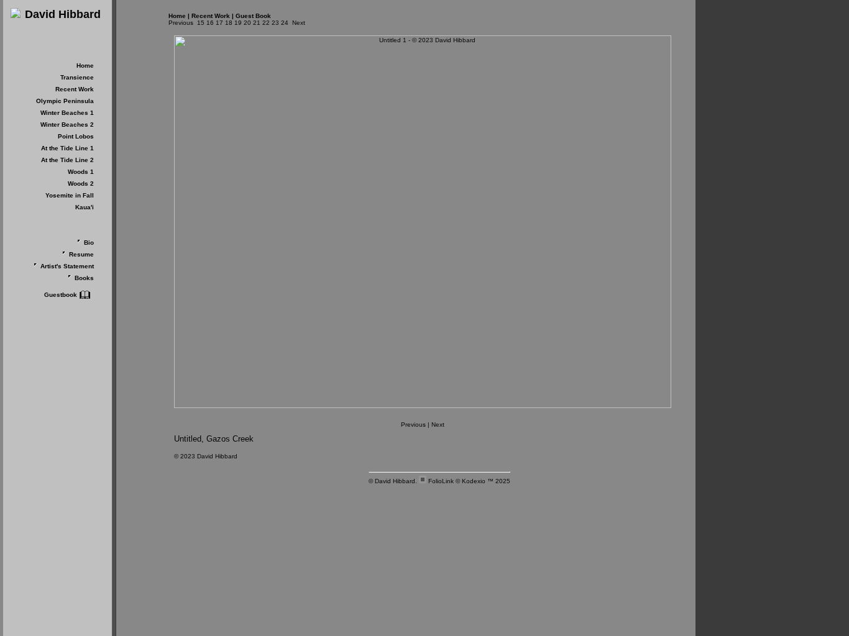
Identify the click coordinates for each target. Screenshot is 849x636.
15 (200, 22)
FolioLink (441, 481)
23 (275, 22)
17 (219, 22)
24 (284, 22)
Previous (180, 22)
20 (247, 22)
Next (298, 22)
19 (238, 22)
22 (266, 22)
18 (228, 22)
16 (210, 22)
